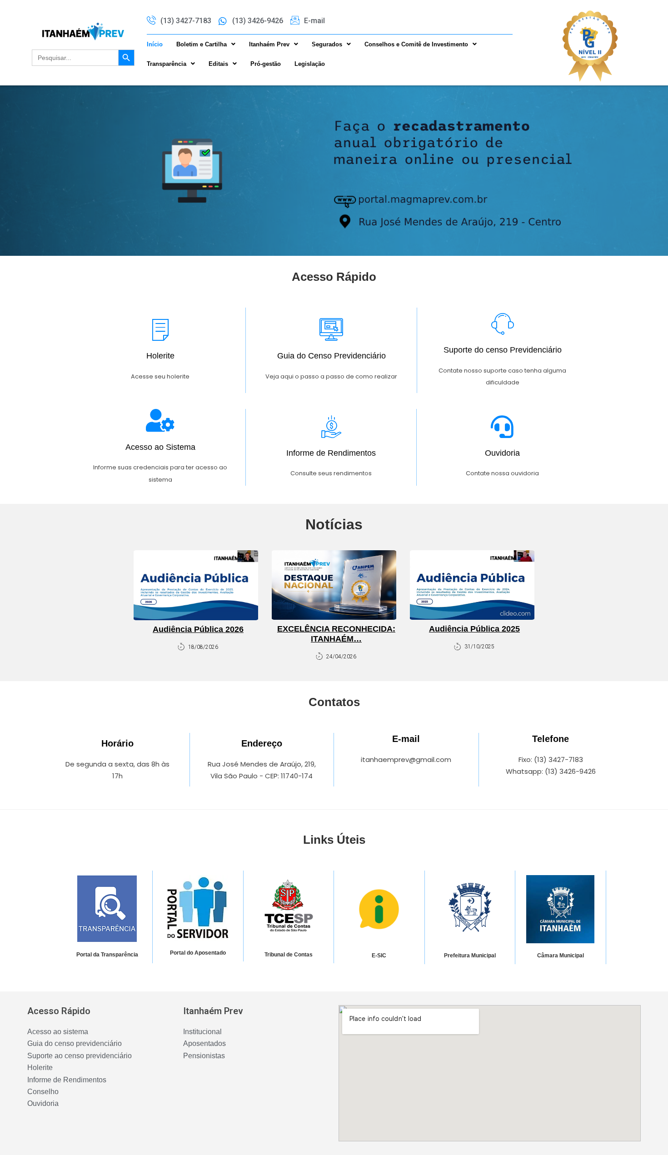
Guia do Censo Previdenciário (331, 355)
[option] (334, 170)
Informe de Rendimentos (331, 453)
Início (155, 44)
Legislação (309, 63)
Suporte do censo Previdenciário (503, 349)
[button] (205, 44)
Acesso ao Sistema (160, 447)
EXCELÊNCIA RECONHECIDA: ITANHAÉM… (336, 633)
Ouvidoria (502, 453)
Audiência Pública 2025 (474, 628)
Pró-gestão (265, 63)
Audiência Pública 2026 (198, 629)
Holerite (160, 355)
